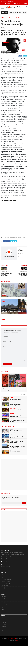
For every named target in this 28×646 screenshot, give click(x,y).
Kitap (3, 598)
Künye (19, 642)
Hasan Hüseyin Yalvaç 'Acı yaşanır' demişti (16, 415)
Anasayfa (4, 16)
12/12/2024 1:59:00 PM (5, 271)
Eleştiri (3, 603)
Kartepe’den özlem (15, 451)
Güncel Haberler (6, 575)
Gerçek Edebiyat (12, 638)
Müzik (3, 631)
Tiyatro (4, 628)
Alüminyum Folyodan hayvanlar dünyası (11, 296)
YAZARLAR (23, 394)
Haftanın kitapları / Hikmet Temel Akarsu (10, 12)
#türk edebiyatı (22, 237)
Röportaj (4, 624)
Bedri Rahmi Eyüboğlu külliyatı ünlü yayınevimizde (6, 274)
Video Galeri (5, 585)
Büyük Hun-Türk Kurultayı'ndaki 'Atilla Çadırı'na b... (18, 447)
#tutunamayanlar (13, 237)
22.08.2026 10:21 (4, 294)
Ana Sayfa (4, 1)
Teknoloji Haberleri (6, 579)
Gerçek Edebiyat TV (17, 3)
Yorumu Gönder (7, 364)
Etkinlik (4, 622)
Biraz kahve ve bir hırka (15, 399)
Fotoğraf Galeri (6, 588)
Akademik (4, 605)
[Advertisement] (14, 218)
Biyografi (4, 620)
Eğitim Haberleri (6, 583)
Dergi (3, 618)
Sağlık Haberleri (6, 581)
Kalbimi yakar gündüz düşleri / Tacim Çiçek (17, 436)
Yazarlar (25, 3)
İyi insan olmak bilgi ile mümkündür (15, 410)
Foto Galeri (8, 3)
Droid (17, 640)
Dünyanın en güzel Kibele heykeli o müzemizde (22, 274)
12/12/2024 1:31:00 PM (23, 271)
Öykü (3, 609)
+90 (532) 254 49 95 (6, 566)
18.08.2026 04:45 (4, 309)
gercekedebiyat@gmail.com (8, 564)
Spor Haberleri (5, 577)
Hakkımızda (13, 642)
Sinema (4, 626)
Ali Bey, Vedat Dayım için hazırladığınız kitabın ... (16, 431)
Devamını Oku (4, 559)
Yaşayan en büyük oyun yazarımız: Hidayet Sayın (16, 405)
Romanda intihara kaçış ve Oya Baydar (17, 421)
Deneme (4, 596)
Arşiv (3, 607)
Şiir (2, 600)
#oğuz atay (6, 237)
